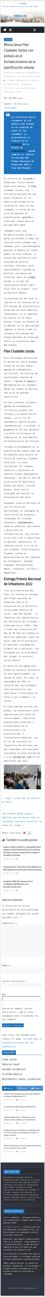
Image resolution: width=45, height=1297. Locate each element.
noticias (8, 39)
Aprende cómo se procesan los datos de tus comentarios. (22, 1043)
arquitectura (24, 80)
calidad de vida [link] (22, 757)
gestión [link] (27, 217)
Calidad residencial (14, 1069)
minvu (16, 84)
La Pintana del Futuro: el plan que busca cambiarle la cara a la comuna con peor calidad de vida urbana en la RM (20, 1247)
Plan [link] (33, 186)
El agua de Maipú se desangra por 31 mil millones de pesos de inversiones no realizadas (20, 1271)
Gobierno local (11, 1064)
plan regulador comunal (25, 88)
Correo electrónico (14, 981)
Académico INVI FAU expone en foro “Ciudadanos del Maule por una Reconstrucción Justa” (18, 884)
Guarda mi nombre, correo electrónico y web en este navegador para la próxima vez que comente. (20, 1014)
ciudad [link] (31, 277)
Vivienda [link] (28, 178)
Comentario (9, 923)
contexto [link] (16, 144)
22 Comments (22, 1151)
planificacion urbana (12, 92)
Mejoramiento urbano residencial (21, 1079)
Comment (37, 1088)
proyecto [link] (9, 429)
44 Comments (22, 1123)
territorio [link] (10, 385)
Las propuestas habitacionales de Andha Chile (19, 1107)
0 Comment (10, 80)
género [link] (31, 381)
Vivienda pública (12, 1074)
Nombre (7, 965)
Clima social (9, 1059)
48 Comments (22, 1110)
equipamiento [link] (25, 522)
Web (4, 994)
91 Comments (22, 1100)
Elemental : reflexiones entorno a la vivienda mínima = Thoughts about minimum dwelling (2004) (22, 1220)
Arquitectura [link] (18, 151)
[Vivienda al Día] (5, 30)
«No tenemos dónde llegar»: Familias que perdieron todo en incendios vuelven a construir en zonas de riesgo (22, 819)
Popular (10, 1088)
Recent (24, 1088)
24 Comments (22, 1138)
